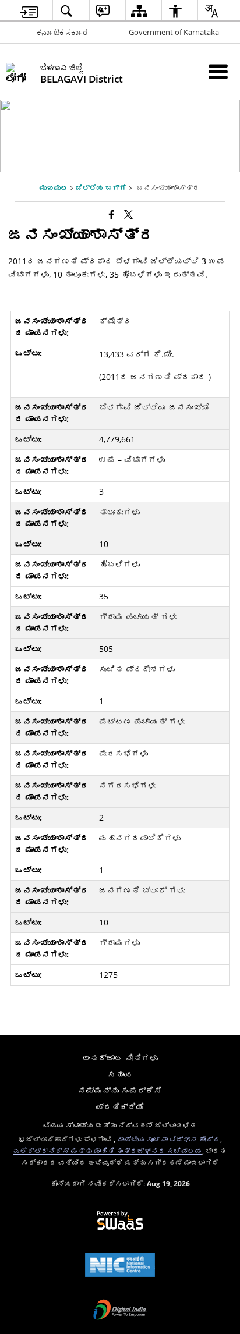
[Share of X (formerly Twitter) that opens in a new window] (128, 214)
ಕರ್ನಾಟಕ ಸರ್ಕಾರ (62, 32)
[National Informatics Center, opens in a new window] (120, 1266)
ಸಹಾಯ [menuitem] (120, 1074)
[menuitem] (29, 11)
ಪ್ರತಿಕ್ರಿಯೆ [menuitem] (120, 1106)
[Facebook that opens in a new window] (111, 214)
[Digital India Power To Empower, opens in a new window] (120, 1310)
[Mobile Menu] (218, 71)
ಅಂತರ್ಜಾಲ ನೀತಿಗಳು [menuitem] (120, 1057)
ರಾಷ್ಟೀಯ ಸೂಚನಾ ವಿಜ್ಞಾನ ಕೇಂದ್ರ (168, 1139)
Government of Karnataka (174, 32)
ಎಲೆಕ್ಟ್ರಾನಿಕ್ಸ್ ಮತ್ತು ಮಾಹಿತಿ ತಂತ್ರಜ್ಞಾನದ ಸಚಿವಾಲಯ (107, 1150)
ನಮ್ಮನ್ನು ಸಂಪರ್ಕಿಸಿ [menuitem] (120, 1090)
